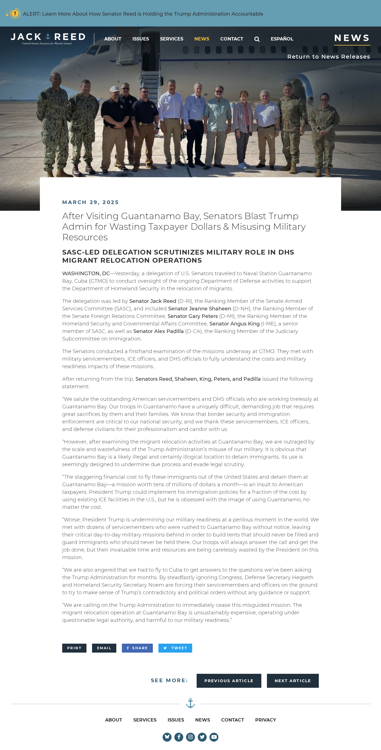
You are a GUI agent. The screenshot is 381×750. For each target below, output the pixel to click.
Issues (140, 39)
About (112, 39)
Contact (231, 39)
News (201, 39)
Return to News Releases (328, 56)
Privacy (265, 720)
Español (282, 39)
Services (171, 39)
